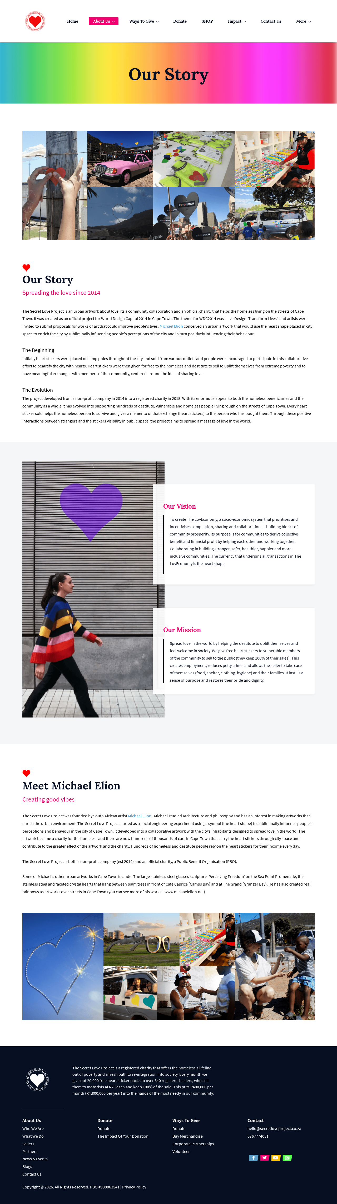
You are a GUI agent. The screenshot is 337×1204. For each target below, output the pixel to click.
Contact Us (31, 1174)
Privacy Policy (134, 1187)
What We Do (33, 1136)
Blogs (27, 1166)
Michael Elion (171, 326)
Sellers (28, 1143)
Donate (103, 1128)
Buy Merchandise (187, 1136)
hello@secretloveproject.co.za (274, 1128)
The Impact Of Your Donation (122, 1136)
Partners (29, 1151)
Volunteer (181, 1151)
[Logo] (35, 21)
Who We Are (33, 1128)
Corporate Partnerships (193, 1143)
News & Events (35, 1158)
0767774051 (258, 1136)
